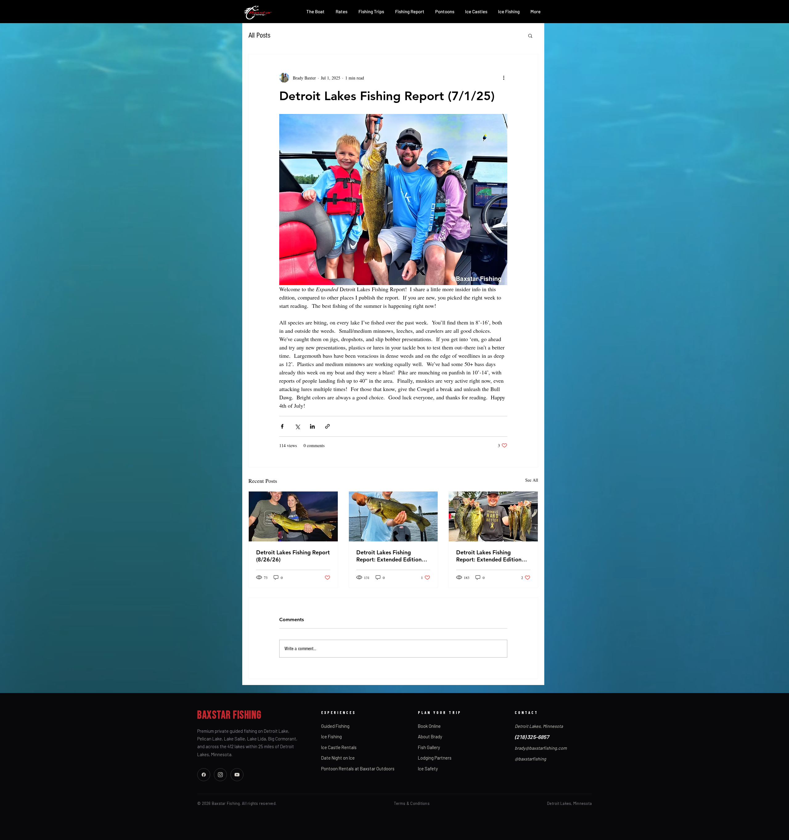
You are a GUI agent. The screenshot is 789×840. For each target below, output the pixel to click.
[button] (530, 35)
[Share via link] (327, 426)
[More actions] (503, 77)
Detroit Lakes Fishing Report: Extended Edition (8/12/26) (488, 556)
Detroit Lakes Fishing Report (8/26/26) (293, 556)
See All (531, 480)
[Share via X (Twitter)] (297, 426)
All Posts (259, 35)
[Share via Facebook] (282, 426)
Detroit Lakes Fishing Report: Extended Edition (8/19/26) (389, 556)
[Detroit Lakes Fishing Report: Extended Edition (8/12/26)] (493, 516)
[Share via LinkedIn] (312, 426)
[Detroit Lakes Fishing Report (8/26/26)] (293, 516)
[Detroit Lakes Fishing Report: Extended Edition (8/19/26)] (393, 516)
